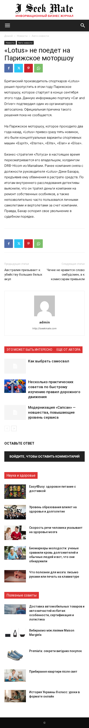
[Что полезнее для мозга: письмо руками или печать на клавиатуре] (15, 576)
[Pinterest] (28, 68)
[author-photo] (44, 316)
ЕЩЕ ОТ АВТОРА (68, 349)
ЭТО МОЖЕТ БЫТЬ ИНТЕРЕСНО (29, 349)
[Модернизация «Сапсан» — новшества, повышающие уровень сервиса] (15, 412)
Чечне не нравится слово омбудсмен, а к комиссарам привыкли (66, 274)
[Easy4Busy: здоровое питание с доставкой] (15, 491)
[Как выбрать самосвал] (15, 366)
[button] (7, 25)
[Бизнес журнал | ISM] (44, 10)
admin (44, 322)
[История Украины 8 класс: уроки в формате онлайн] (15, 696)
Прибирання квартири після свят (53, 671)
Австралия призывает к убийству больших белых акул (23, 274)
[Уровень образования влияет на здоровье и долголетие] (15, 512)
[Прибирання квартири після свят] (15, 675)
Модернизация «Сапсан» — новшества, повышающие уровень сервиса (52, 412)
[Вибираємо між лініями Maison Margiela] (15, 633)
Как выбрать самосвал (48, 361)
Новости (22, 36)
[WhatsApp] (38, 68)
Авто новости (40, 36)
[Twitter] (18, 68)
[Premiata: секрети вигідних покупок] (15, 655)
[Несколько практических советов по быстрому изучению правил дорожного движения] (15, 386)
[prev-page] (7, 428)
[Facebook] (8, 68)
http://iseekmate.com (44, 328)
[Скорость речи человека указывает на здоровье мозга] (15, 533)
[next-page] (14, 428)
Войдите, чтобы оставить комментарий (44, 456)
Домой (8, 36)
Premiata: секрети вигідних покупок (55, 651)
